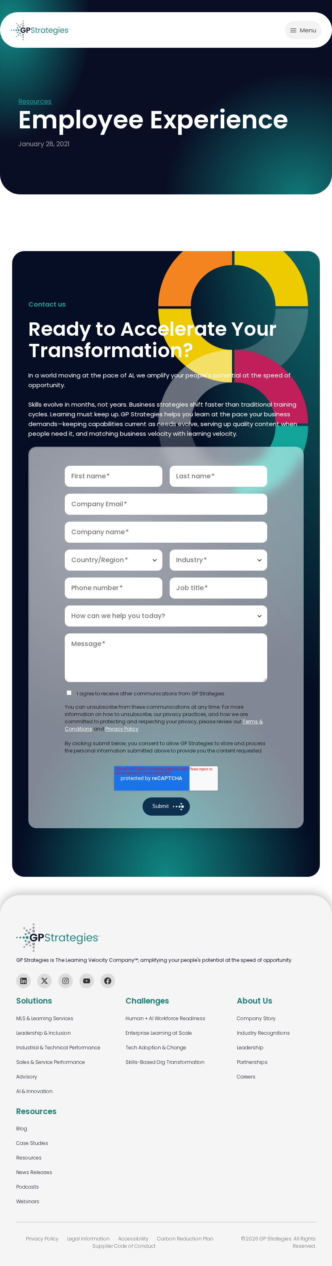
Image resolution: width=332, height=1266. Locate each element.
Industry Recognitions (263, 1032)
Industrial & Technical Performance (58, 1047)
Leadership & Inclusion (43, 1032)
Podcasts (27, 1186)
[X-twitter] (44, 981)
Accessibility (133, 1238)
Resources (34, 102)
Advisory (26, 1076)
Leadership (250, 1047)
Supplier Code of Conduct (123, 1246)
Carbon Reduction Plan (185, 1238)
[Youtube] (86, 981)
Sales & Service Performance (50, 1062)
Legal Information (88, 1238)
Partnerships (252, 1062)
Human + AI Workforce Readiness (165, 1018)
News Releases (34, 1172)
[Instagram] (65, 981)
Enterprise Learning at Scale (159, 1032)
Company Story (256, 1018)
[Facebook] (107, 981)
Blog (21, 1128)
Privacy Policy (121, 728)
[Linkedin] (23, 981)
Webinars (27, 1201)
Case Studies (32, 1143)
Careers (246, 1076)
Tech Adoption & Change (156, 1047)
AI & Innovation (34, 1091)
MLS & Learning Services (44, 1018)
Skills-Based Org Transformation (165, 1062)
